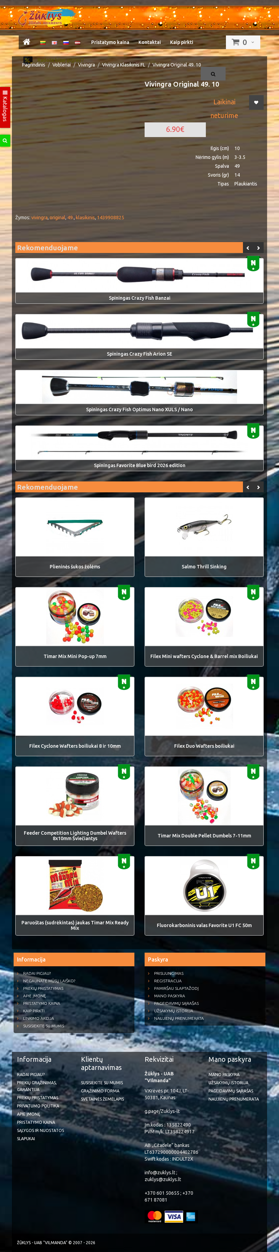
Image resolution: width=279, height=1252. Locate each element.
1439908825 (110, 217)
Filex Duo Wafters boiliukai (204, 746)
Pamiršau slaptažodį (176, 988)
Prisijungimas (168, 973)
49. (70, 217)
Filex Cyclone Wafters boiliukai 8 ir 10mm (75, 746)
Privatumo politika (38, 1106)
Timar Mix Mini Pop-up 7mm (75, 656)
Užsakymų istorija (173, 1011)
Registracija (168, 981)
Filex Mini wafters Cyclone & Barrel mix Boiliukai (204, 656)
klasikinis (85, 217)
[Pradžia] (26, 43)
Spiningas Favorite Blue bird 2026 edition (139, 465)
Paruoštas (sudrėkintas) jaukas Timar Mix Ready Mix (75, 925)
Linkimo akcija (38, 1018)
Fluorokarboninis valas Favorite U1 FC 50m (204, 925)
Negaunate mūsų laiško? (49, 981)
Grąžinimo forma (100, 1091)
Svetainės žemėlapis (102, 1099)
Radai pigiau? (37, 973)
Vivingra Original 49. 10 (176, 65)
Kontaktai (149, 42)
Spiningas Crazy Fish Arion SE (139, 354)
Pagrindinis (33, 65)
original (57, 217)
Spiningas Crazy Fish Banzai (139, 298)
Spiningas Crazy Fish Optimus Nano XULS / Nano (139, 409)
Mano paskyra (169, 996)
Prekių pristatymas (43, 988)
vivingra (39, 217)
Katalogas (5, 108)
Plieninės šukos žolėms (75, 566)
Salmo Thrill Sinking (204, 566)
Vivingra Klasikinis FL (123, 65)
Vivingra (86, 65)
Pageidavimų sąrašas (176, 1003)
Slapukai (26, 1138)
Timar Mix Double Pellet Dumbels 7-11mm (204, 835)
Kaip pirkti (181, 42)
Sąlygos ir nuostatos (40, 1130)
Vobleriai (61, 65)
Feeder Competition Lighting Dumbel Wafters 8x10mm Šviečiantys (75, 835)
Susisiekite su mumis (43, 1026)
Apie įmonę (34, 996)
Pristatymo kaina (110, 42)
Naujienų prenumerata (179, 1018)
